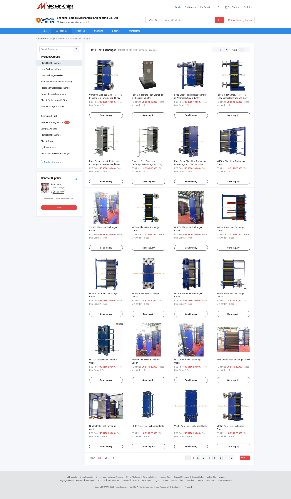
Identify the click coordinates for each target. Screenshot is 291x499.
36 (106, 457)
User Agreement (162, 487)
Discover (116, 30)
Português (90, 480)
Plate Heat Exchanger (51, 62)
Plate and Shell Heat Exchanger (55, 87)
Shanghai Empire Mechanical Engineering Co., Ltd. (88, 17)
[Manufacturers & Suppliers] (55, 6)
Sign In (178, 7)
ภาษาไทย (190, 480)
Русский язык (113, 480)
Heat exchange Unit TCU (52, 106)
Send (59, 207)
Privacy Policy (190, 487)
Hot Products (71, 477)
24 (99, 458)
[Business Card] (76, 178)
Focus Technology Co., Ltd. (126, 487)
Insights (222, 477)
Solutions (98, 30)
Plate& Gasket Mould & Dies (54, 100)
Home (44, 30)
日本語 (174, 480)
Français (101, 480)
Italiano (126, 480)
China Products (86, 477)
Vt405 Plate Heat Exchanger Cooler (190, 425)
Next (243, 457)
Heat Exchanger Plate (51, 69)
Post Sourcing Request (242, 20)
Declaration (177, 487)
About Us (81, 30)
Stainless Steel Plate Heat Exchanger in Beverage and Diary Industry (147, 164)
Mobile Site (211, 477)
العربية (156, 480)
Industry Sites (165, 477)
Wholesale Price (149, 477)
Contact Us (134, 30)
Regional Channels (181, 477)
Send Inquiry (106, 115)
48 (112, 457)
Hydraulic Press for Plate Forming (56, 81)
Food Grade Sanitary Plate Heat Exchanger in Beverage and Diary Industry (232, 98)
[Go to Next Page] (247, 50)
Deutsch (135, 480)
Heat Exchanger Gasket (52, 75)
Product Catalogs (52, 162)
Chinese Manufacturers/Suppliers (109, 477)
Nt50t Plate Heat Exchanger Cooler (148, 425)
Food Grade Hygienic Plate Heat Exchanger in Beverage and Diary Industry (104, 164)
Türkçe (200, 480)
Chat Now (59, 192)
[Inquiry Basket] (219, 7)
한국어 (165, 480)
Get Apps (232, 7)
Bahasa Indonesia (224, 480)
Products (63, 30)
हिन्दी (181, 480)
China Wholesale (133, 477)
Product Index (198, 477)
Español (79, 480)
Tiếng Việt (210, 480)
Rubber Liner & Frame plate (53, 94)
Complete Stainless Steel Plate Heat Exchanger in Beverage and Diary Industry (105, 98)
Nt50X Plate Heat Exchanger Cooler (233, 359)
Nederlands (146, 480)
